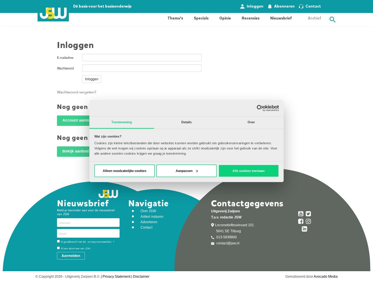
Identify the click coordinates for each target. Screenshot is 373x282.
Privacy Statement (116, 276)
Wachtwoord (65, 68)
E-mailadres (65, 57)
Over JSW (148, 211)
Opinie (225, 18)
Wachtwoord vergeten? (76, 92)
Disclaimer (141, 276)
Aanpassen (184, 171)
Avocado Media (326, 276)
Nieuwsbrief (281, 18)
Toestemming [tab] (121, 122)
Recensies (250, 18)
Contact (313, 6)
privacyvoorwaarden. (100, 242)
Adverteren (149, 222)
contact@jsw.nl (227, 243)
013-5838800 (226, 237)
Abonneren (284, 6)
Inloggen (255, 6)
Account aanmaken (80, 120)
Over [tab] (251, 122)
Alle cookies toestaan (248, 171)
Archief (314, 18)
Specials (201, 18)
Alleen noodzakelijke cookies (124, 171)
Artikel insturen (152, 216)
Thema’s (175, 18)
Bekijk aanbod (75, 151)
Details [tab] (186, 122)
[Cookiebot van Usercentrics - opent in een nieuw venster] (260, 108)
